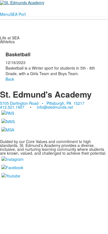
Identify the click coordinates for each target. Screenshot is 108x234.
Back (10, 79)
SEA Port (18, 14)
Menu (5, 14)
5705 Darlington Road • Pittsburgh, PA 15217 (42, 103)
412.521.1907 (12, 107)
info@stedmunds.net (55, 107)
